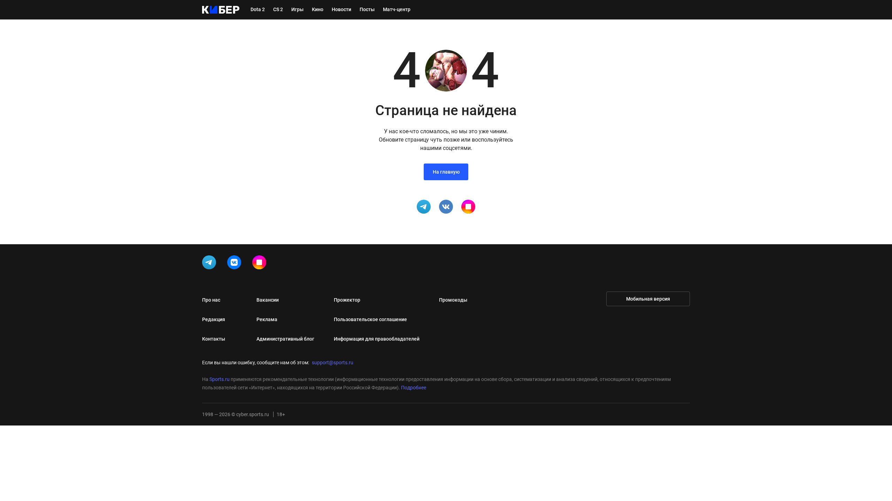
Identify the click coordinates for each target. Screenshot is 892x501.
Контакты (213, 339)
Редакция (213, 319)
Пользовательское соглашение (370, 319)
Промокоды (453, 300)
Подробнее (413, 387)
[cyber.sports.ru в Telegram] (210, 263)
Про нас (211, 300)
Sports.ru (219, 379)
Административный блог (285, 339)
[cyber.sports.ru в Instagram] (260, 263)
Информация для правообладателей (377, 339)
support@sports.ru (332, 362)
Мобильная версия (648, 299)
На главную (446, 172)
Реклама (266, 319)
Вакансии (267, 300)
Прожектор (347, 300)
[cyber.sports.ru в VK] (235, 263)
